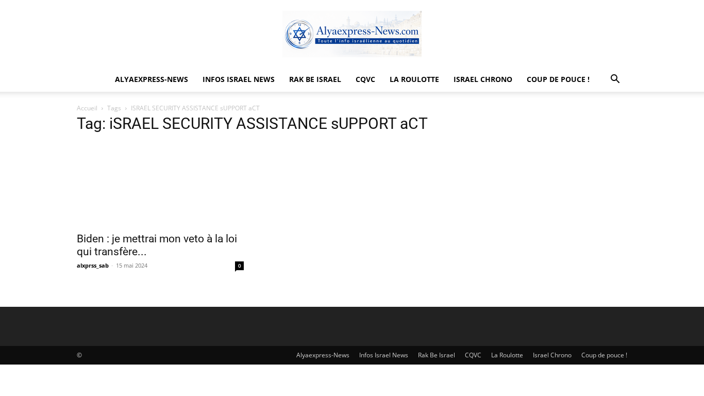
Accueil (87, 108)
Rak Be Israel (315, 79)
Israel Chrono (483, 79)
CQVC (365, 79)
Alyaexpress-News (151, 79)
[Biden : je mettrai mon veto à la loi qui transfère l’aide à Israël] (160, 184)
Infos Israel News (239, 79)
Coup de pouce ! (558, 79)
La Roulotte (414, 79)
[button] (614, 80)
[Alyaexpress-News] (352, 34)
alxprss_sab (93, 265)
